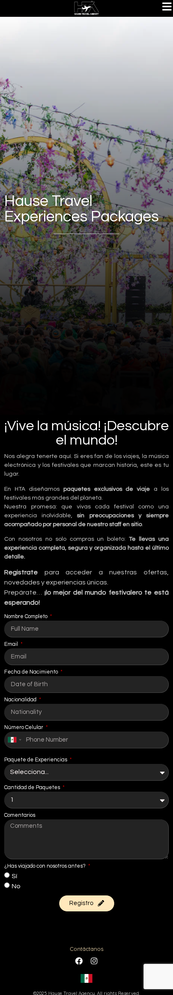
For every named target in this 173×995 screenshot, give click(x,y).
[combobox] (14, 740)
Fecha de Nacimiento (31, 672)
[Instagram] (94, 961)
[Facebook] (78, 961)
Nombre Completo (26, 616)
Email (11, 644)
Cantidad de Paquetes (32, 787)
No (16, 885)
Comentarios (19, 815)
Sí (14, 875)
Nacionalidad (21, 700)
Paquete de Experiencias (36, 760)
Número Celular (24, 727)
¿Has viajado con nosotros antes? (45, 866)
